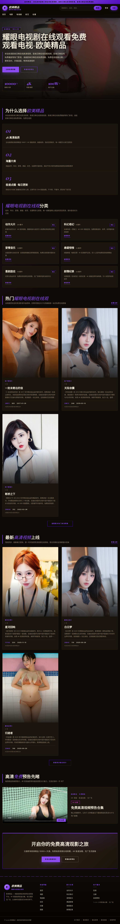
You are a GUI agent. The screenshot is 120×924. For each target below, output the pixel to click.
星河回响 (10, 627)
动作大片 (70, 890)
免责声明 (113, 920)
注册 (114, 8)
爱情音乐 (70, 898)
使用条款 (104, 920)
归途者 (9, 733)
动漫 (34, 14)
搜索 (97, 8)
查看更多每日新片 (60, 762)
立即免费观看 (11, 69)
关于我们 (77, 920)
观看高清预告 (29, 69)
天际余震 (69, 388)
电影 (11, 14)
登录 (106, 8)
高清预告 (96, 898)
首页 (4, 14)
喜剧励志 (70, 906)
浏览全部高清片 (51, 859)
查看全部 (114, 303)
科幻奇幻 (70, 894)
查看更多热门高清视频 (60, 523)
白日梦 (68, 627)
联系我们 (86, 920)
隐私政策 (95, 920)
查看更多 (8, 236)
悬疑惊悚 (70, 902)
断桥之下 (10, 494)
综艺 (27, 14)
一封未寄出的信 (14, 388)
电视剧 (19, 14)
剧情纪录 (70, 909)
